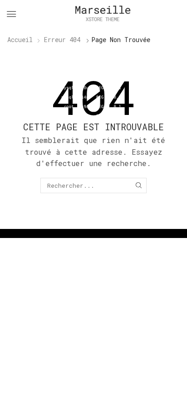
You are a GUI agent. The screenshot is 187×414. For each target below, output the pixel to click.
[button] (11, 14)
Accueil (20, 39)
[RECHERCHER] (138, 185)
